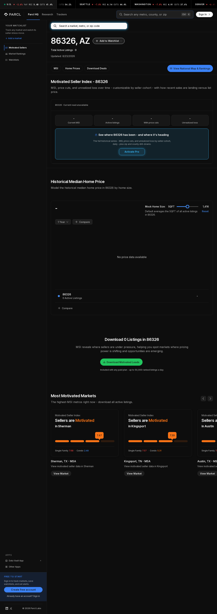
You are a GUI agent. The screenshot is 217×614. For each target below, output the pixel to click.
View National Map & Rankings (191, 68)
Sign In (203, 14)
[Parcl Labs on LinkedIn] (6, 608)
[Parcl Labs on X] (10, 608)
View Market (61, 473)
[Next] (210, 398)
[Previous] (203, 398)
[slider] (187, 206)
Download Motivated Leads (123, 362)
